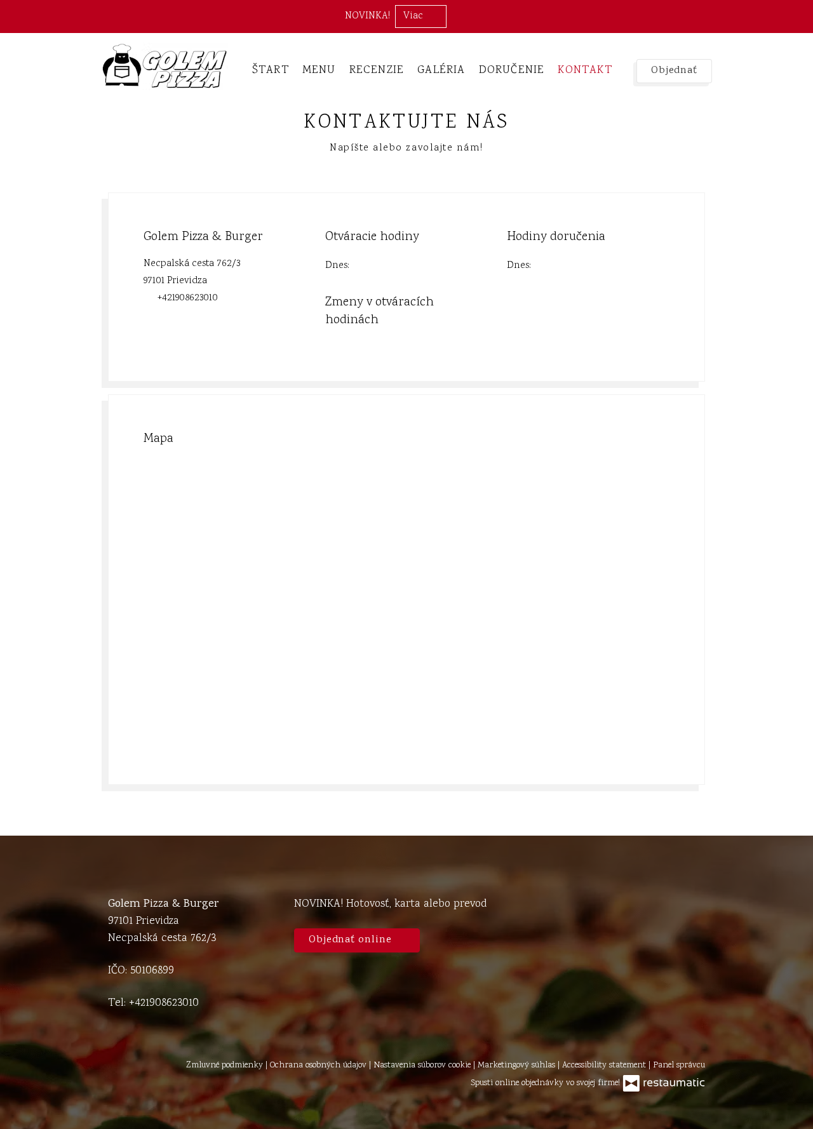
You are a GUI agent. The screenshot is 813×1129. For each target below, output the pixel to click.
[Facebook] (689, 918)
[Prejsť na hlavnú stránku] (164, 66)
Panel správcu (679, 1065)
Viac (414, 16)
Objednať (674, 70)
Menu (319, 70)
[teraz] (368, 265)
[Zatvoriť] (797, 16)
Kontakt (585, 70)
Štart (270, 70)
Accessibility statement (605, 1065)
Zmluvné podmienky (225, 1065)
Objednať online (352, 940)
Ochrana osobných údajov (319, 1065)
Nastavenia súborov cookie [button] (423, 1065)
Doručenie (512, 70)
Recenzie (377, 70)
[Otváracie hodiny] (388, 265)
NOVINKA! (367, 16)
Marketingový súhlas (518, 1065)
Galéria (441, 70)
